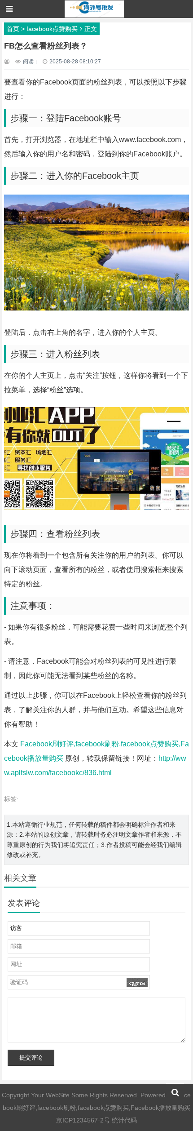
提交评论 (31, 1057)
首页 (13, 28)
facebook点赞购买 (52, 28)
